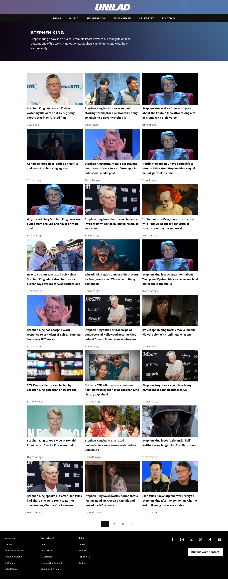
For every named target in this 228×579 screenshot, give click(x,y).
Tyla (43, 544)
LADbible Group (13, 556)
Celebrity (146, 18)
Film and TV (122, 18)
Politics (168, 18)
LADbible (10, 562)
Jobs (81, 537)
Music (74, 18)
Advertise (10, 537)
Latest (82, 544)
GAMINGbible (48, 537)
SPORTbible (11, 569)
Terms (8, 544)
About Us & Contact (51, 569)
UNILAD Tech (47, 550)
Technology (96, 18)
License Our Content (51, 562)
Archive (83, 550)
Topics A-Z (84, 556)
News (57, 18)
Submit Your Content (205, 552)
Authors (83, 562)
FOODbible (46, 556)
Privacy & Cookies (14, 550)
